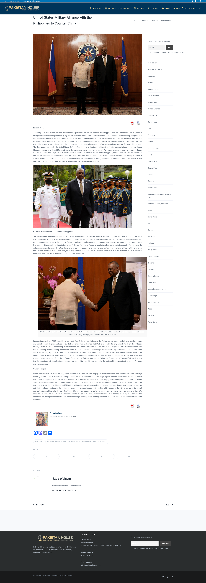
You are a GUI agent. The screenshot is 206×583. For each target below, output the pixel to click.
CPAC (150, 128)
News (150, 210)
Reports (151, 269)
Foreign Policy (153, 161)
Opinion (150, 230)
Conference (152, 115)
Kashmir (151, 181)
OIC (149, 223)
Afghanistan (152, 63)
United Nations (153, 302)
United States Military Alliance (162, 20)
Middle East (152, 188)
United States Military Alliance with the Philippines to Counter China (76, 441)
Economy (151, 135)
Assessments (153, 89)
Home (135, 20)
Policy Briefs (152, 250)
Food (150, 155)
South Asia (152, 283)
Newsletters (152, 217)
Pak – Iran (151, 237)
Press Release (153, 256)
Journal (150, 175)
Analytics (151, 76)
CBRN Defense (153, 96)
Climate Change (154, 109)
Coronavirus (152, 122)
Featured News (153, 148)
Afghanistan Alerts (155, 69)
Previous (40, 505)
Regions (151, 263)
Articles (144, 20)
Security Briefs (153, 276)
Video (150, 309)
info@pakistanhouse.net (31, 1)
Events (150, 142)
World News (152, 322)
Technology (152, 296)
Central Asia (152, 102)
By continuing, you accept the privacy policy (167, 52)
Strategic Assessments (157, 289)
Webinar (151, 315)
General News (153, 168)
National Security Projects (158, 204)
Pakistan (151, 243)
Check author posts (62, 490)
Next (167, 505)
